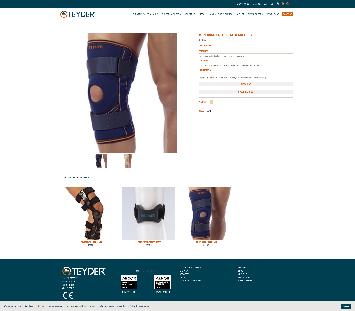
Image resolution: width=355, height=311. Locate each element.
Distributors (255, 14)
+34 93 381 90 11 (69, 281)
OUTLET (240, 14)
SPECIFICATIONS (245, 91)
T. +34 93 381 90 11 (243, 4)
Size (201, 111)
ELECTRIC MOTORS (171, 14)
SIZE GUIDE (246, 84)
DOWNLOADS (273, 14)
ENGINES (184, 271)
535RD (206, 245)
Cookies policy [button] (142, 306)
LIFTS (202, 14)
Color (202, 102)
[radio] (211, 102)
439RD (149, 245)
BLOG (240, 271)
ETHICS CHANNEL (246, 280)
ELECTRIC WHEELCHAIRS (145, 14)
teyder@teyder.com (260, 4)
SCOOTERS (190, 14)
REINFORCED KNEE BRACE (206, 242)
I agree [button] (346, 306)
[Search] (272, 4)
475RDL (91, 245)
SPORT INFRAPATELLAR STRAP (148, 242)
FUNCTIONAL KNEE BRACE (91, 242)
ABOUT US (242, 274)
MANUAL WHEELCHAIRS (220, 14)
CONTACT (287, 14)
